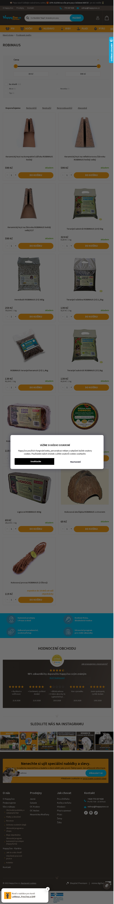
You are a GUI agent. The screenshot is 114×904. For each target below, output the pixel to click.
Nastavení (75, 461)
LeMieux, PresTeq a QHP (23, 896)
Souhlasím (35, 461)
